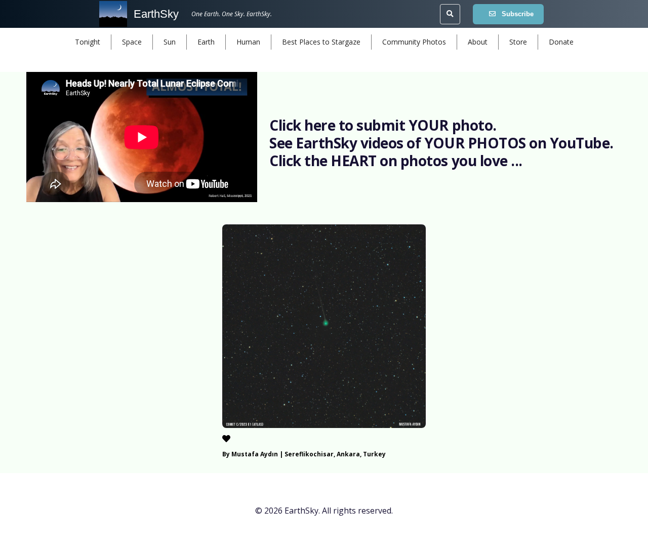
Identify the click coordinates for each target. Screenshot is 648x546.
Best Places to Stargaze (321, 42)
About (478, 42)
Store (518, 42)
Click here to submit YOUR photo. (383, 125)
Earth (206, 42)
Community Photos (414, 42)
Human (248, 42)
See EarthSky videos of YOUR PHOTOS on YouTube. (441, 142)
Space (132, 42)
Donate (561, 42)
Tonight (87, 42)
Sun (170, 42)
